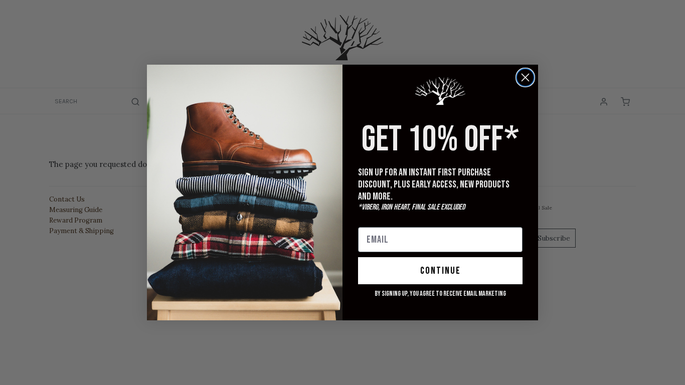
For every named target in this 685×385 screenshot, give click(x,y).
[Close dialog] (525, 77)
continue (440, 271)
